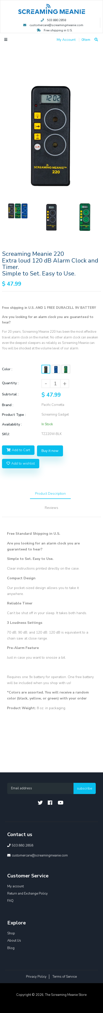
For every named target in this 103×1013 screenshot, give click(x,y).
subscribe (84, 788)
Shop (11, 933)
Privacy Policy (36, 976)
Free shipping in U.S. (57, 30)
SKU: (6, 434)
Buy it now (50, 450)
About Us (14, 940)
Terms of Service (64, 976)
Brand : (7, 405)
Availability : (12, 424)
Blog (10, 948)
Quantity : (10, 383)
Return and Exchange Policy (27, 893)
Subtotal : (10, 394)
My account (15, 886)
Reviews (51, 507)
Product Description (50, 493)
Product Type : (14, 414)
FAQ (10, 901)
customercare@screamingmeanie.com (56, 25)
